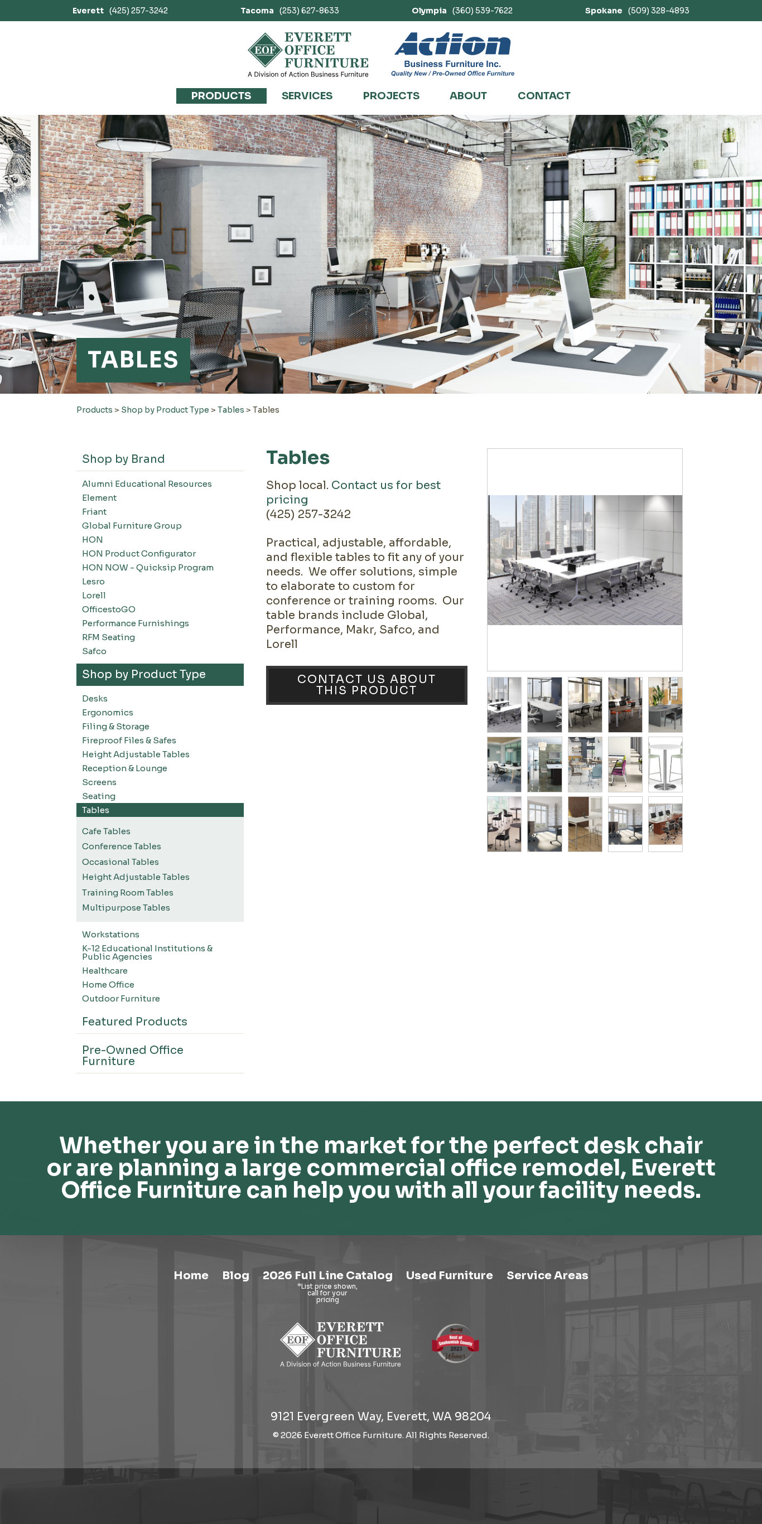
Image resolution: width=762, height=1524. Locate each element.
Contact (544, 96)
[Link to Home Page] (340, 1369)
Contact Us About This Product (366, 685)
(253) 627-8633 (289, 11)
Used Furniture (449, 1276)
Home (191, 1276)
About (468, 96)
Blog (235, 1276)
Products (221, 96)
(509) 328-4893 (637, 11)
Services (307, 96)
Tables (231, 410)
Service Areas (548, 1276)
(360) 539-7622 (462, 11)
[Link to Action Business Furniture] (452, 54)
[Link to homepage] (308, 54)
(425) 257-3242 (120, 11)
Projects (391, 96)
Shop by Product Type (165, 410)
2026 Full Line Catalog (328, 1276)
